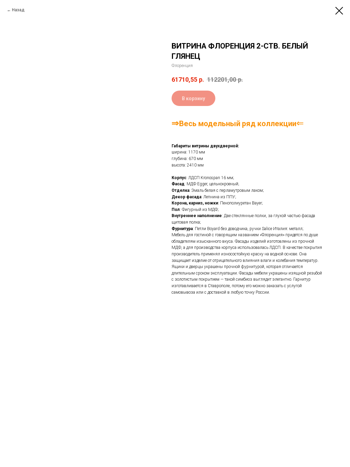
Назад (18, 10)
